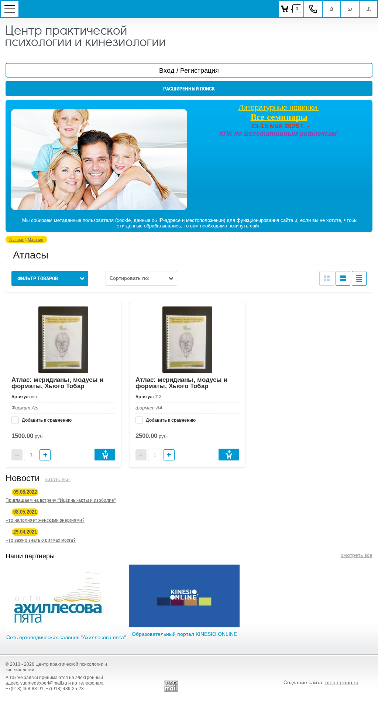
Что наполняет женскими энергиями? (45, 520)
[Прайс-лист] (359, 278)
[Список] (343, 278)
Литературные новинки (278, 107)
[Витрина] (326, 278)
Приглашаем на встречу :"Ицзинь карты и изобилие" (61, 500)
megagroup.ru (341, 682)
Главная (16, 239)
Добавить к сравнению (46, 420)
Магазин (35, 239)
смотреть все (356, 555)
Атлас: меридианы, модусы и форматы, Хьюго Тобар (57, 383)
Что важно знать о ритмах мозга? (41, 540)
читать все (57, 479)
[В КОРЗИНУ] (104, 454)
